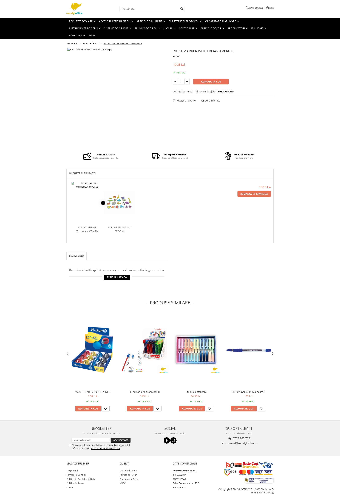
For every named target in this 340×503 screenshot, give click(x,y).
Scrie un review (117, 277)
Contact (70, 487)
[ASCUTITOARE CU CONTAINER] (92, 350)
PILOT (176, 56)
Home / (71, 43)
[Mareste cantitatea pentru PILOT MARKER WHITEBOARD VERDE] (187, 81)
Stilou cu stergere (196, 392)
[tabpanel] (116, 97)
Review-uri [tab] (76, 255)
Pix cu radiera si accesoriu (144, 392)
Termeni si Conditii (76, 474)
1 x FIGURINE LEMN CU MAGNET (119, 229)
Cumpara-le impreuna (254, 194)
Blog (92, 35)
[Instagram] (173, 440)
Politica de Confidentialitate (105, 448)
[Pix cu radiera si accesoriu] (144, 350)
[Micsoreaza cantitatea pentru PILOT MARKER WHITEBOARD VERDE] (175, 81)
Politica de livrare (75, 483)
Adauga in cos (211, 81)
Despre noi (72, 470)
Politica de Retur (128, 474)
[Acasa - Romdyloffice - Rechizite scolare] (84, 9)
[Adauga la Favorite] (105, 408)
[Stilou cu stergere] (196, 350)
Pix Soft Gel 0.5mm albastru (248, 392)
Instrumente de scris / (89, 43)
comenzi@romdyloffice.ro (241, 443)
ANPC (123, 483)
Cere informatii (212, 100)
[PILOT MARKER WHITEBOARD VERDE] (116, 97)
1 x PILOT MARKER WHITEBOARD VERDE (87, 229)
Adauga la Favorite (185, 100)
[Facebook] (167, 440)
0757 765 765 (241, 438)
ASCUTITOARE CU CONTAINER (92, 392)
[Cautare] (182, 9)
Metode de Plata (128, 470)
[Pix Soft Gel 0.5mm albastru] (248, 350)
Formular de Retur (129, 479)
